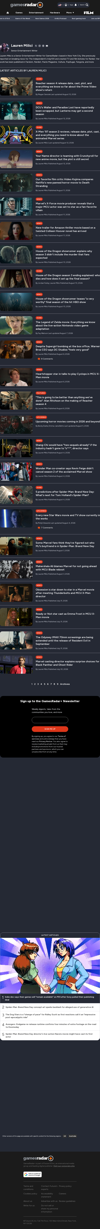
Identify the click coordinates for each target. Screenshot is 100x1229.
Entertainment (36, 12)
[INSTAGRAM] (39, 45)
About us (27, 1201)
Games (19, 12)
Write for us (29, 1205)
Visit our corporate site (64, 1166)
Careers (62, 1193)
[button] (84, 5)
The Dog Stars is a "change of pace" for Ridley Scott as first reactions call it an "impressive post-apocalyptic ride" (50, 1016)
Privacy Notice (45, 741)
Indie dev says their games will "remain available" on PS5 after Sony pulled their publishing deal (49, 998)
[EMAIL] (46, 45)
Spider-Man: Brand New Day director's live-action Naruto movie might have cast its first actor (49, 1035)
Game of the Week (22, 18)
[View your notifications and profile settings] (75, 5)
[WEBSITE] (43, 45)
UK (65, 1136)
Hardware (55, 12)
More (69, 12)
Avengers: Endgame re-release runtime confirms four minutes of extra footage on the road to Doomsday (51, 1025)
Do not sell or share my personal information (49, 1208)
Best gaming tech (79, 18)
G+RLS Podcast (61, 18)
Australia (72, 1136)
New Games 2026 (42, 18)
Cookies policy (30, 1193)
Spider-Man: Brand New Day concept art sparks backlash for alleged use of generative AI (49, 1007)
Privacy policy (65, 1186)
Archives (65, 684)
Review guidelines (67, 1201)
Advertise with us (49, 1201)
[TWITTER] (36, 45)
